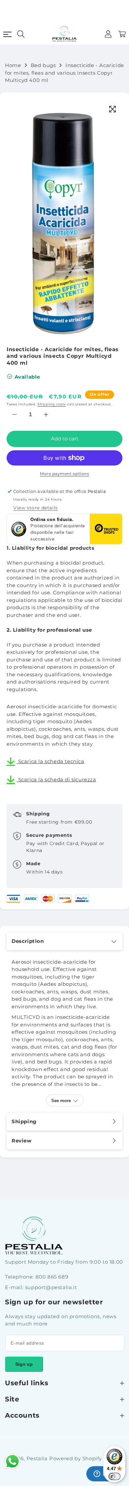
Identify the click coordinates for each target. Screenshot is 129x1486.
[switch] (114, 1476)
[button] (122, 34)
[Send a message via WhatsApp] (12, 1461)
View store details (35, 508)
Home (13, 65)
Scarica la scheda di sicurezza (56, 779)
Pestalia (37, 1458)
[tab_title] (64, 941)
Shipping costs (51, 404)
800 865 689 (51, 1277)
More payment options (64, 473)
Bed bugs (43, 65)
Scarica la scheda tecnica (50, 761)
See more (61, 1100)
